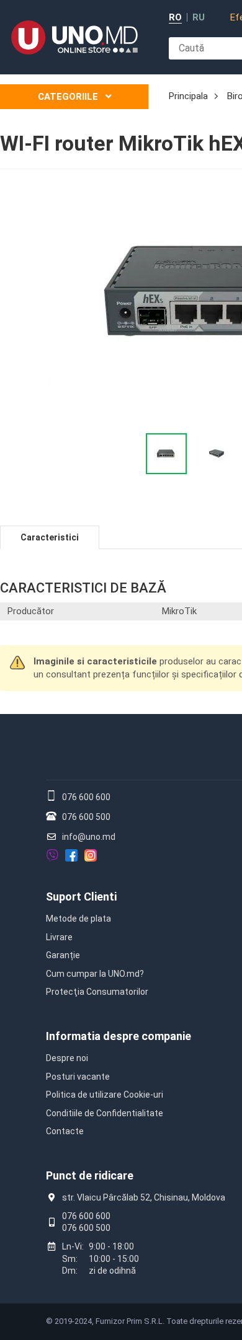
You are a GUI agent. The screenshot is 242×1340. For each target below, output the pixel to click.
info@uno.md (88, 837)
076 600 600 (86, 797)
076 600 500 (86, 817)
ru (198, 17)
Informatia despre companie (118, 1035)
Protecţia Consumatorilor (97, 992)
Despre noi (67, 1058)
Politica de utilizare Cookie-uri (104, 1095)
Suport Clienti (81, 896)
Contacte (65, 1131)
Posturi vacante (78, 1077)
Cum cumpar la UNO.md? (95, 974)
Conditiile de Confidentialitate (104, 1113)
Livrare (59, 937)
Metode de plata (78, 918)
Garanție (63, 955)
